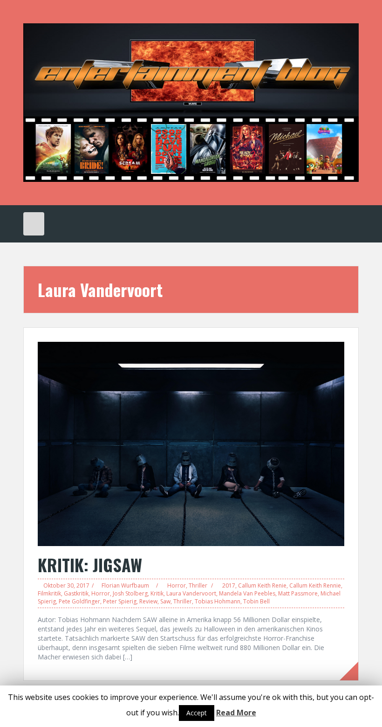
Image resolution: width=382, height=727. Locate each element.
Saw (165, 601)
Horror (176, 585)
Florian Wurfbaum (125, 585)
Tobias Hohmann (217, 601)
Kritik (157, 593)
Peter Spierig (119, 601)
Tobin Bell (256, 601)
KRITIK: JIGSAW (90, 564)
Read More (236, 712)
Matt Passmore (298, 593)
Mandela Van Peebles (247, 593)
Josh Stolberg (130, 593)
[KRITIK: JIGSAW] (191, 443)
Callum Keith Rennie (315, 585)
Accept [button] (196, 712)
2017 (228, 585)
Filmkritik (49, 593)
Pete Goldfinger (79, 601)
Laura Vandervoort (191, 593)
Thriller (198, 585)
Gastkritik (76, 593)
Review (148, 601)
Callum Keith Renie (262, 585)
